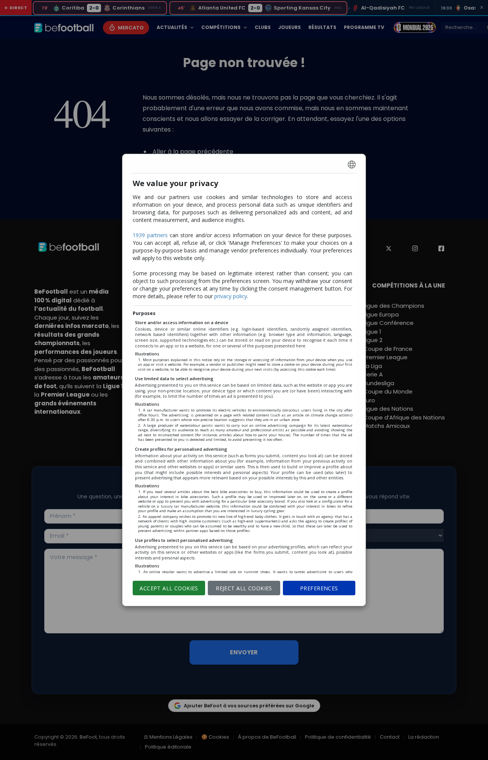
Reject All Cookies (244, 588)
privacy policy (230, 296)
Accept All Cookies (169, 588)
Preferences (319, 588)
